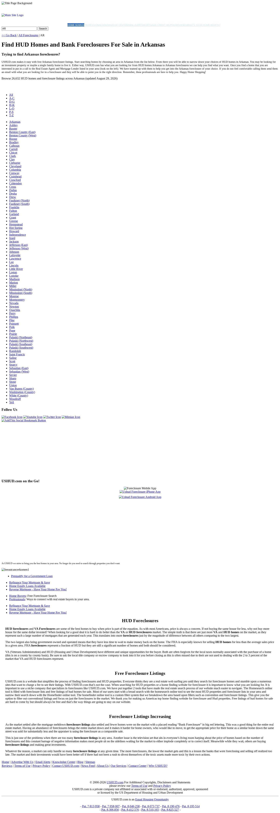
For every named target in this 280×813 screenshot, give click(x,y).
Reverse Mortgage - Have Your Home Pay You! (38, 589)
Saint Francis (17, 354)
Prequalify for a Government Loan (32, 576)
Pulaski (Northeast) (20, 337)
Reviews (181, 25)
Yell (11, 402)
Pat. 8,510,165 (150, 809)
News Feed (88, 765)
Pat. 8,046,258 (131, 806)
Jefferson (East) (18, 245)
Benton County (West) (22, 135)
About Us (103, 765)
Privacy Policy (41, 765)
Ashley (13, 125)
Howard (14, 231)
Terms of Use (22, 765)
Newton (14, 306)
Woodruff (15, 399)
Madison (14, 279)
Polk (12, 327)
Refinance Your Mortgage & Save (29, 582)
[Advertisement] (116, 448)
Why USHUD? (158, 765)
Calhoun (14, 145)
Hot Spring (15, 227)
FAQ (174, 25)
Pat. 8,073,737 (151, 806)
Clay (12, 159)
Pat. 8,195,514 (191, 806)
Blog (80, 762)
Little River (16, 268)
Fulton (13, 210)
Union (13, 385)
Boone (13, 138)
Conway (14, 173)
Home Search (75, 25)
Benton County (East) (22, 132)
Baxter (13, 128)
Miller (12, 286)
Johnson (14, 251)
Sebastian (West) (19, 371)
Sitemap (90, 762)
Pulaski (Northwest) (21, 340)
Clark (12, 156)
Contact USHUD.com (65, 765)
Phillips (13, 316)
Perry (12, 313)
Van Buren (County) (21, 388)
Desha (13, 193)
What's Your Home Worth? (203, 25)
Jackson (14, 241)
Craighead (15, 176)
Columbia (15, 169)
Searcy (13, 364)
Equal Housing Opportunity (152, 799)
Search (43, 28)
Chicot (13, 152)
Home (5, 762)
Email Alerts (135, 25)
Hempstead (16, 224)
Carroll (13, 149)
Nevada (13, 303)
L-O (11, 108)
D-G (12, 101)
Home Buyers (17, 595)
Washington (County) (22, 392)
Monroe (14, 296)
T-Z (11, 115)
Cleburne (14, 162)
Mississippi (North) (20, 289)
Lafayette (14, 255)
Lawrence (15, 258)
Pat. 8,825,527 (170, 809)
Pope (12, 330)
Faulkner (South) (19, 203)
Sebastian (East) (18, 368)
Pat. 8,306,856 (110, 809)
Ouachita (14, 310)
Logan (13, 272)
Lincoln (13, 265)
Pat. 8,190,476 (171, 806)
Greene (13, 221)
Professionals (93, 25)
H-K (12, 105)
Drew (12, 197)
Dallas (13, 190)
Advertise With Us (22, 762)
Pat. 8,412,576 (130, 809)
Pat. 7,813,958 (91, 806)
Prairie (13, 334)
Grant (12, 217)
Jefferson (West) (19, 248)
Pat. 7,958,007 (111, 806)
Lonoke (13, 275)
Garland (14, 214)
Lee (11, 262)
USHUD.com (115, 782)
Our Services (118, 765)
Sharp (12, 378)
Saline (13, 357)
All (11, 94)
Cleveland (15, 166)
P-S (11, 111)
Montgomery (17, 299)
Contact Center (137, 765)
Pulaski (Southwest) (21, 347)
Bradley (14, 142)
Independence (17, 234)
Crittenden (15, 183)
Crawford (15, 180)
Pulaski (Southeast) (20, 344)
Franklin (14, 207)
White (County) (18, 395)
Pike (11, 320)
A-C (11, 98)
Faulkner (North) (19, 200)
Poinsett (14, 323)
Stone (12, 381)
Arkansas (14, 121)
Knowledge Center (115, 25)
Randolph (15, 351)
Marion (13, 282)
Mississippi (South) (20, 292)
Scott (12, 361)
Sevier (13, 375)
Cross (12, 186)
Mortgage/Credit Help (157, 25)
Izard (12, 238)
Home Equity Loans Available (27, 586)
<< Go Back (9, 35)
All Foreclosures (28, 35)
